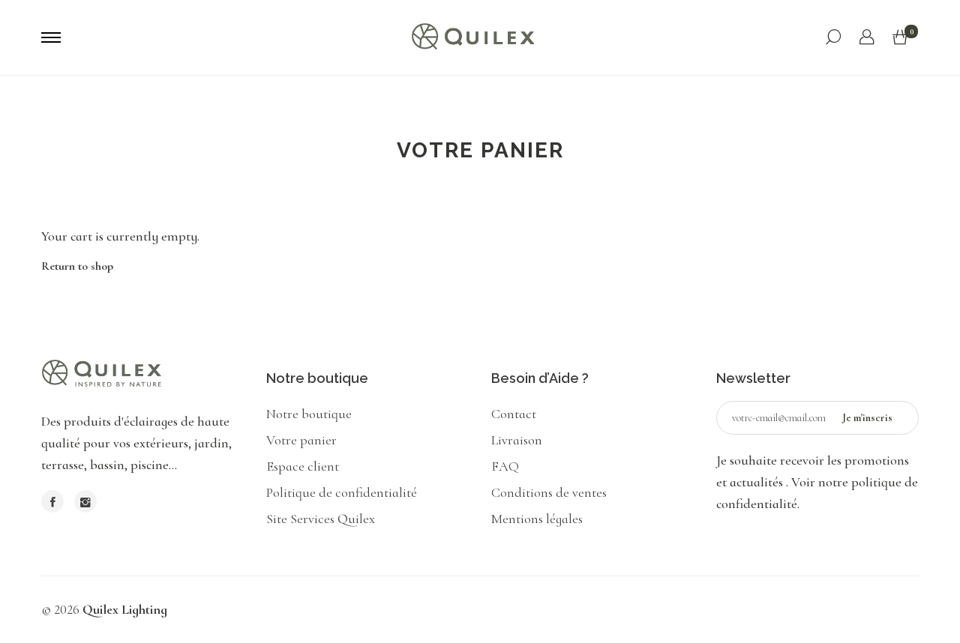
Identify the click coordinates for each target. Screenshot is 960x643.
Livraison (516, 440)
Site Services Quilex (320, 518)
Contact (513, 413)
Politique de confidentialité (341, 492)
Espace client (302, 466)
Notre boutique (309, 413)
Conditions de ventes (549, 492)
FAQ (505, 466)
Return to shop (77, 266)
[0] (900, 37)
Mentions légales (537, 518)
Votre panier (301, 440)
